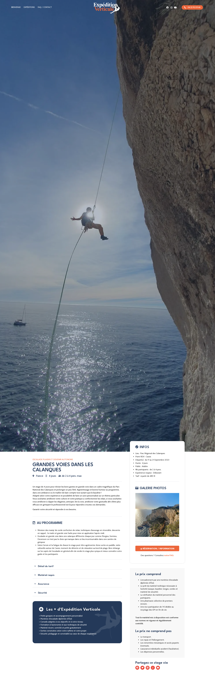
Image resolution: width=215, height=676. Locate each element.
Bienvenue (16, 7)
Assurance (43, 584)
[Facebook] (167, 7)
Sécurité (42, 593)
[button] (77, 566)
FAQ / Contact (45, 7)
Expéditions (29, 7)
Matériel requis (46, 575)
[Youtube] (175, 7)
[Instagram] (171, 7)
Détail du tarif (46, 566)
